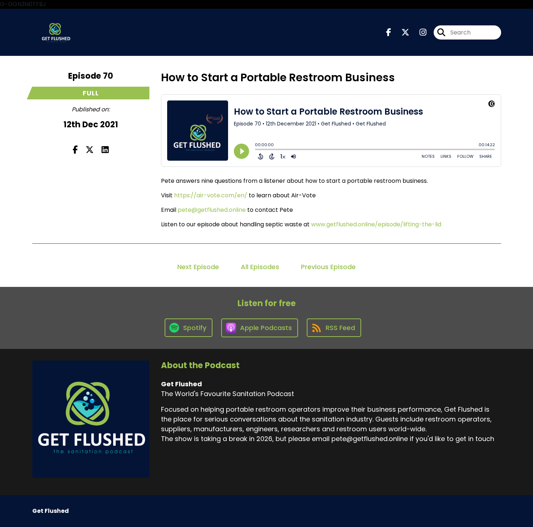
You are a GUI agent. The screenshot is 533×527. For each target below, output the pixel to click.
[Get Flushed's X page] (401, 32)
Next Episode (198, 266)
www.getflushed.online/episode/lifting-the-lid (376, 224)
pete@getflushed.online (212, 210)
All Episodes (260, 266)
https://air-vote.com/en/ (210, 195)
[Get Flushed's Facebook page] (388, 32)
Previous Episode (328, 266)
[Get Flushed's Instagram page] (418, 32)
